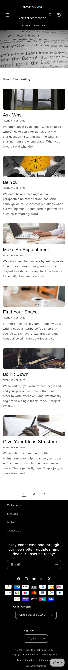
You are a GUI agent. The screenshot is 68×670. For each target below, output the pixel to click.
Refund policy (30, 654)
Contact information (36, 666)
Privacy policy (49, 654)
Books (26, 25)
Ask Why (12, 115)
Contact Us (14, 530)
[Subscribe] (56, 564)
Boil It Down (15, 374)
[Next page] (44, 494)
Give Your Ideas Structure (30, 441)
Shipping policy (46, 660)
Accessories (38, 18)
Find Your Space (20, 312)
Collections (14, 505)
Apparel (24, 18)
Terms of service (25, 660)
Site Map (12, 513)
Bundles (39, 25)
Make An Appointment (26, 249)
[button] (7, 15)
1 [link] (24, 493)
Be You (10, 182)
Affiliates (12, 522)
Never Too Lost (32, 650)
